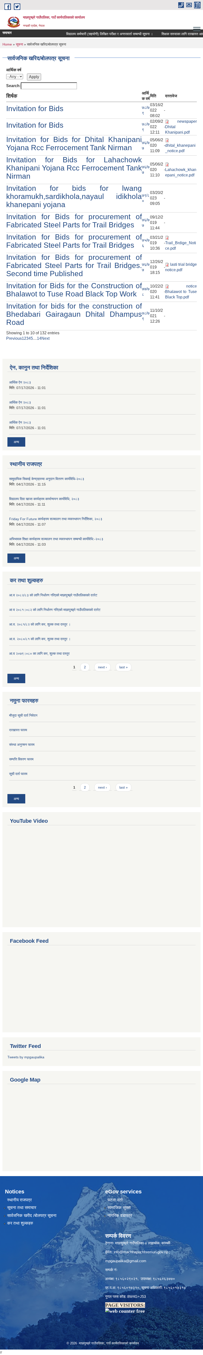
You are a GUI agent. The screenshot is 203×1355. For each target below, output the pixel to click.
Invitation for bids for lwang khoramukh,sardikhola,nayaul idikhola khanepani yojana (74, 196)
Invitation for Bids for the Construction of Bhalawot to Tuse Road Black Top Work (74, 290)
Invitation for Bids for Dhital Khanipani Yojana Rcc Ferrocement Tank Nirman (74, 143)
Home (7, 44)
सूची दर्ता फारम (18, 774)
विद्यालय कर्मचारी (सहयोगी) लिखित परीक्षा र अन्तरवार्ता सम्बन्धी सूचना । (99, 34)
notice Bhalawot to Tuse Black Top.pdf (181, 291)
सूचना (19, 44)
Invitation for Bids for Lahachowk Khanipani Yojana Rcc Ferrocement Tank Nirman (74, 168)
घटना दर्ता (115, 1200)
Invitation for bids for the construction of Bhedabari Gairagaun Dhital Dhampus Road (74, 314)
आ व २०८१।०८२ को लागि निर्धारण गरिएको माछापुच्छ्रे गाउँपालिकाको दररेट (55, 610)
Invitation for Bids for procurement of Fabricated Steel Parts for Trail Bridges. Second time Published (74, 265)
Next (45, 338)
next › (102, 667)
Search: (13, 86)
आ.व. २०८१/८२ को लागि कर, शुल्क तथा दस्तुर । (40, 624)
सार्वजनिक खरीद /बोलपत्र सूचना (31, 1215)
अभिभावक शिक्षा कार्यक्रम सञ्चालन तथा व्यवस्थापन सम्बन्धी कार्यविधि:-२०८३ (56, 539)
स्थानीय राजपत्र (19, 1200)
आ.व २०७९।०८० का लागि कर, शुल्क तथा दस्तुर (39, 653)
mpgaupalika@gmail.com (125, 1261)
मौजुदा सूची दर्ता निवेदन (23, 715)
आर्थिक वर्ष (13, 70)
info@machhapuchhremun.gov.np (141, 1252)
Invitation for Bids (34, 108)
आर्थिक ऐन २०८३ (20, 382)
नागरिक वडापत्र (119, 1215)
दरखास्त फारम (18, 730)
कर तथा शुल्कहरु (20, 1223)
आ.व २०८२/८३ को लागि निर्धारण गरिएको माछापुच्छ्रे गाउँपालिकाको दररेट (53, 595)
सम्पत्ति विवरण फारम (21, 759)
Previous (14, 338)
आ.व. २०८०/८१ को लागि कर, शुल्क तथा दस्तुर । (40, 639)
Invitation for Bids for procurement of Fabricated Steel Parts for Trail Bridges (74, 221)
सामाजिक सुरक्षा (119, 1207)
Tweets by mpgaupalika (25, 1057)
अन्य (16, 442)
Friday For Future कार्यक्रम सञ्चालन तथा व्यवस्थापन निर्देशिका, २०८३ (55, 519)
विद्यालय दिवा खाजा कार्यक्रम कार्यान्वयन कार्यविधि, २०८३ (44, 499)
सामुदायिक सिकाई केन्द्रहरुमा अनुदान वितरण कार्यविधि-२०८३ (46, 479)
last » (123, 667)
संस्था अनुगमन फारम (21, 745)
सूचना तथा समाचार (21, 1207)
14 (39, 338)
